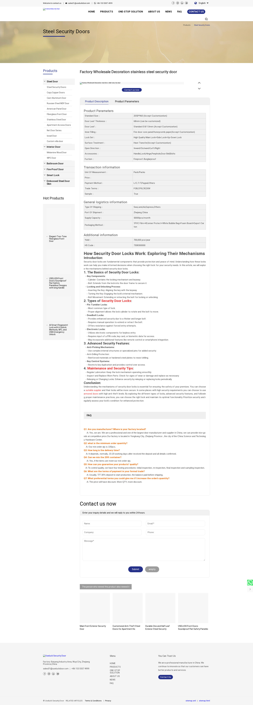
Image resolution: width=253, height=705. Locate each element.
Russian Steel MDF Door (58, 103)
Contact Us (165, 677)
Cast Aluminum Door (56, 98)
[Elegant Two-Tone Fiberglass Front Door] (59, 220)
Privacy (108, 701)
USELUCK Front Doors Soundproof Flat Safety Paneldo (193, 627)
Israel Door (52, 136)
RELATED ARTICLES (74, 701)
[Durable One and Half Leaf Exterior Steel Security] (160, 608)
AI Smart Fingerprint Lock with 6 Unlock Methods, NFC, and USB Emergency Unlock (58, 330)
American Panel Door (56, 109)
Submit (135, 569)
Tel (148, 528)
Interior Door (53, 146)
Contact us (196, 11)
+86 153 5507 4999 (104, 3)
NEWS (112, 680)
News (87, 539)
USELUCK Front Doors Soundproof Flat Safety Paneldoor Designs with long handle (58, 283)
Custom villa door (55, 141)
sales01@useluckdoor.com (79, 3)
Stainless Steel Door (56, 119)
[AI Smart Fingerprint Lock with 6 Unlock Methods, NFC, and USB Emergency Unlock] (59, 308)
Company (88, 528)
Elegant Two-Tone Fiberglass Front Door (58, 238)
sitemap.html (204, 701)
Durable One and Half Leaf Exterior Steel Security (157, 627)
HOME (113, 663)
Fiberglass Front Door (57, 114)
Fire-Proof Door (55, 169)
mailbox (150, 519)
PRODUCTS (115, 667)
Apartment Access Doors (59, 125)
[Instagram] (177, 2)
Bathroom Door (55, 163)
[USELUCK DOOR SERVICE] (250, 583)
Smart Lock (53, 175)
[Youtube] (186, 2)
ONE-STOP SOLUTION (115, 671)
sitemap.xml (191, 701)
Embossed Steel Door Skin (58, 182)
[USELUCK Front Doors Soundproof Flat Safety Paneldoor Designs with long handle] (59, 262)
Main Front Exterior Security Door (93, 627)
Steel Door (52, 81)
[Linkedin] (182, 2)
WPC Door (51, 158)
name (86, 519)
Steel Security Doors (56, 87)
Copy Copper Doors (56, 92)
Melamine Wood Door (57, 152)
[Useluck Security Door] (55, 9)
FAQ (111, 683)
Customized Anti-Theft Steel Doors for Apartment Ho (126, 627)
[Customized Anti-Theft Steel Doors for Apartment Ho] (128, 608)
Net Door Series (54, 130)
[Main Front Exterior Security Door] (95, 608)
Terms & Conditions (93, 701)
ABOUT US (115, 676)
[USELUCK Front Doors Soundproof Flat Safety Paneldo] (193, 608)
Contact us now (131, 90)
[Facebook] (173, 2)
